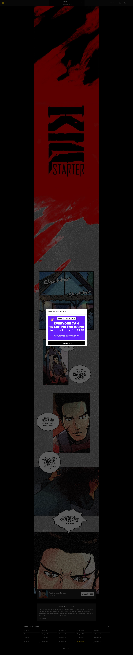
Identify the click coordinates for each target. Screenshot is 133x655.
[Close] (83, 311)
